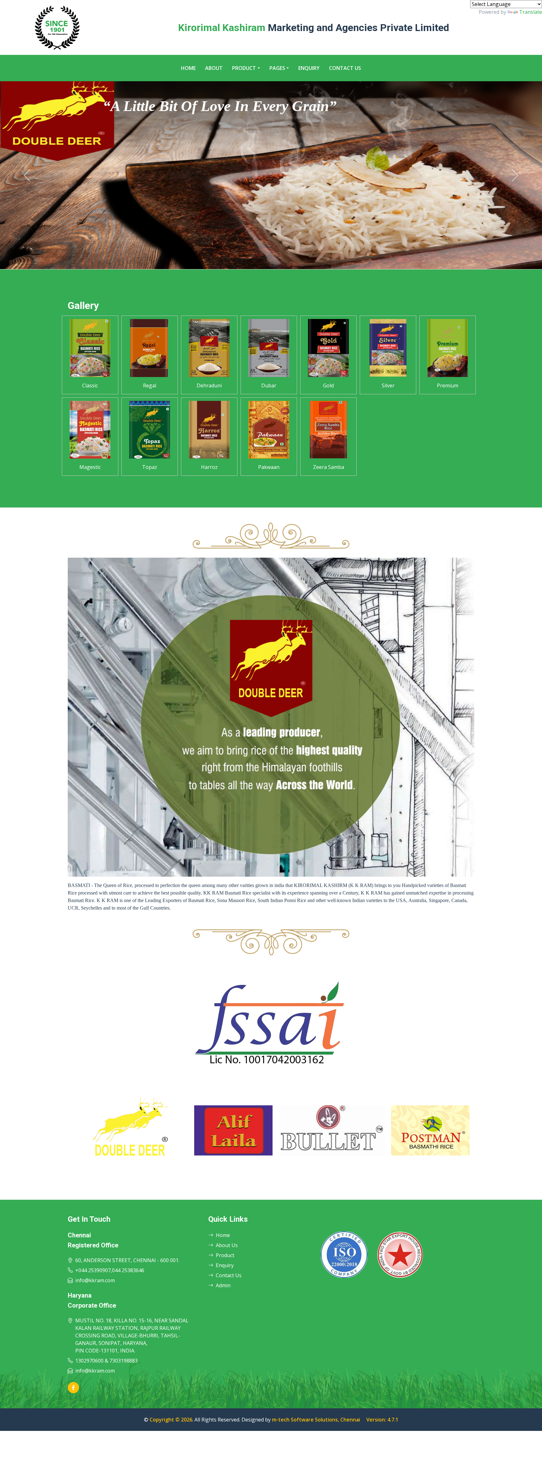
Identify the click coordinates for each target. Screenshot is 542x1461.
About (214, 68)
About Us (227, 1245)
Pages (277, 68)
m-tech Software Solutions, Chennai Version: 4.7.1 (335, 1419)
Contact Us (345, 68)
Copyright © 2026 (171, 1419)
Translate (530, 11)
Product (244, 68)
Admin (223, 1285)
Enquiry (309, 68)
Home (188, 68)
